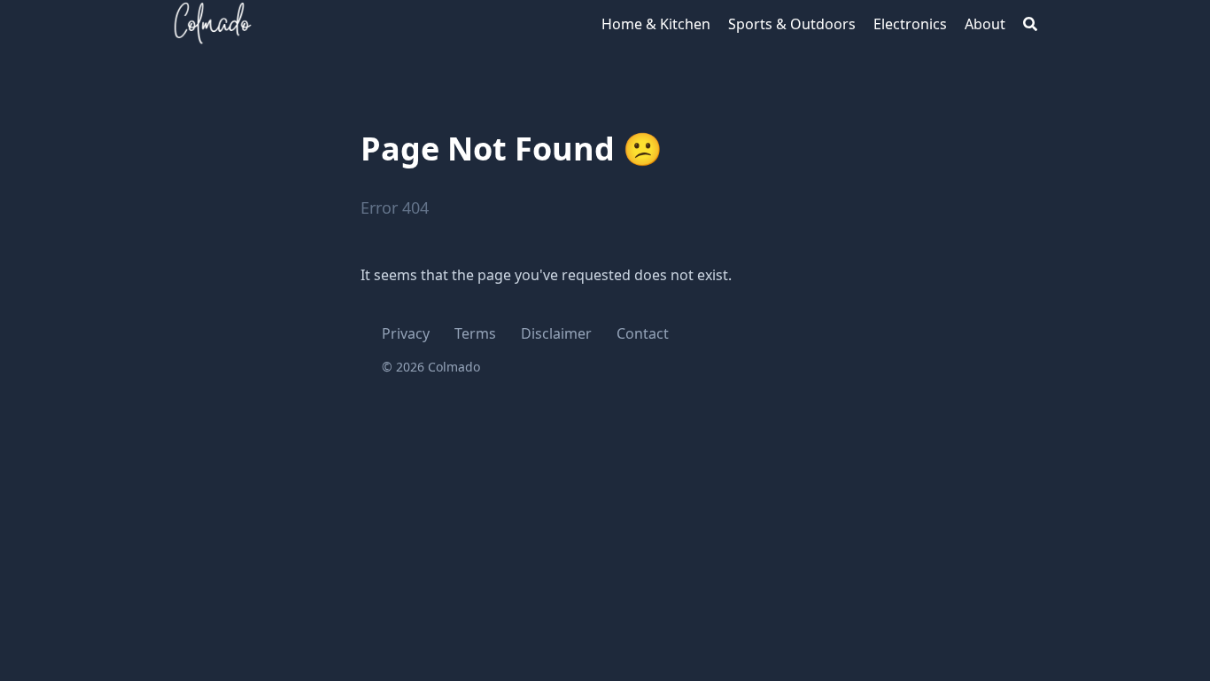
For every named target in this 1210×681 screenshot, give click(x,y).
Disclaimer (556, 333)
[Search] (1030, 24)
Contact (643, 333)
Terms (475, 333)
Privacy (406, 333)
